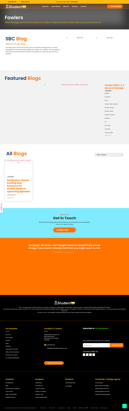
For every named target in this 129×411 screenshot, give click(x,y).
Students (107, 118)
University (107, 129)
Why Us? (66, 6)
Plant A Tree (62, 353)
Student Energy (109, 107)
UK (105, 122)
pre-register (62, 358)
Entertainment (11, 195)
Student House (109, 111)
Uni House (107, 125)
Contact (83, 6)
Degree (107, 93)
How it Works (55, 6)
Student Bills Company (111, 104)
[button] (6, 79)
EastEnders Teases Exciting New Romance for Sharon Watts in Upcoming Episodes (18, 186)
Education (107, 97)
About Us (45, 6)
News (106, 100)
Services (75, 6)
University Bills (109, 132)
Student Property (110, 115)
